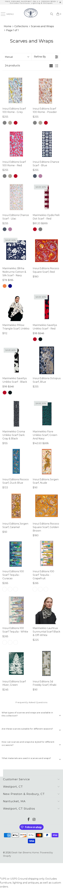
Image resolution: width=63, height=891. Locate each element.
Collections (21, 26)
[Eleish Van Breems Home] (30, 14)
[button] (31, 715)
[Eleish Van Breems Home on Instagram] (34, 820)
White (15, 589)
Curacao (4, 589)
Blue (35, 176)
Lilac (40, 176)
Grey (4, 123)
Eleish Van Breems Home (25, 852)
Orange (4, 286)
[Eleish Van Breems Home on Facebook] (28, 820)
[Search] (52, 14)
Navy (10, 286)
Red (15, 123)
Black (40, 339)
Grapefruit (10, 589)
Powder (10, 123)
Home (7, 26)
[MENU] (2, 14)
